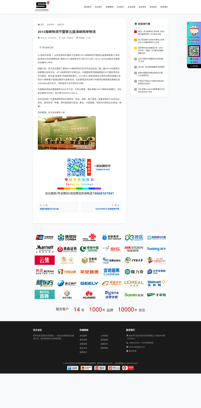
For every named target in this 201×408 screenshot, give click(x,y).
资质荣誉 (104, 348)
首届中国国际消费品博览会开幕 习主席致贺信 (150, 73)
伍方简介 (98, 6)
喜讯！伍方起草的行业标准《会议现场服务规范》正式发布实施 (151, 32)
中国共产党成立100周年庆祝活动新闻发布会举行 (151, 82)
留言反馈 (132, 351)
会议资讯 (142, 6)
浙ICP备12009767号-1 (105, 363)
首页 (42, 24)
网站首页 (87, 6)
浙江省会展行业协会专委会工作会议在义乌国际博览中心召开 (151, 40)
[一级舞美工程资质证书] (100, 368)
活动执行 (120, 6)
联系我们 (164, 6)
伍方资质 (195, 59)
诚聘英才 (83, 352)
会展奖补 (104, 343)
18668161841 (134, 342)
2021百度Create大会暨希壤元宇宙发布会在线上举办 (151, 90)
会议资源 (131, 6)
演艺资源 (83, 339)
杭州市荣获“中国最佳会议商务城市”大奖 (150, 60)
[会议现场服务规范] (72, 368)
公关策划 (104, 335)
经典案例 (109, 6)
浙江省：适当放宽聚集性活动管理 (151, 67)
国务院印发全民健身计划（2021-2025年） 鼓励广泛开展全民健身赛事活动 (150, 50)
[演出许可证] (86, 368)
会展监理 (83, 343)
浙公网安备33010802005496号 (126, 363)
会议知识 (153, 6)
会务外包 (83, 348)
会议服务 (83, 335)
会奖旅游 (104, 339)
